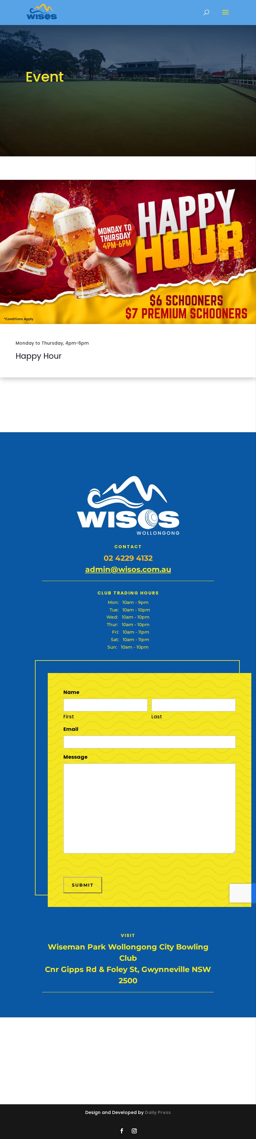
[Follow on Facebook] (122, 1131)
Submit (83, 885)
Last (156, 716)
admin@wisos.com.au (128, 569)
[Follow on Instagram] (134, 1131)
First (68, 716)
